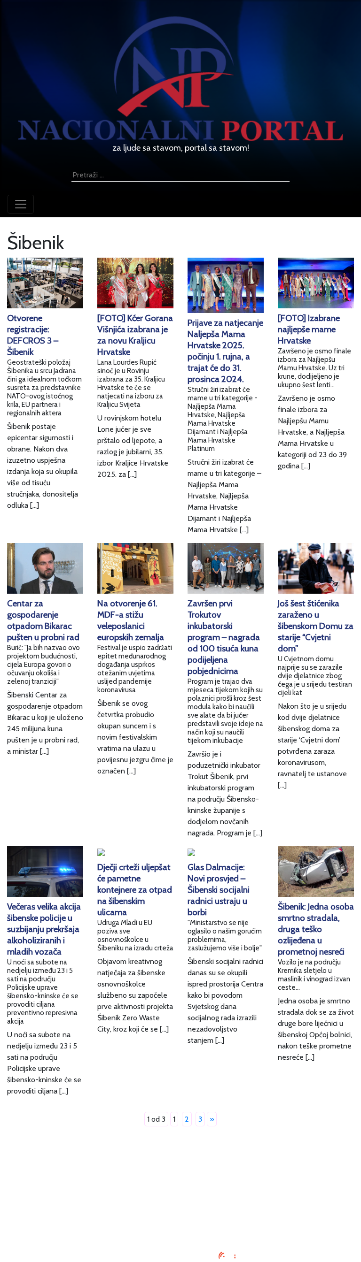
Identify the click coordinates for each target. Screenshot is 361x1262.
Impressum (180, 1169)
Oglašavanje (180, 1181)
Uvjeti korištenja (180, 1192)
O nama (180, 1203)
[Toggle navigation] (21, 204)
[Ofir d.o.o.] (227, 1256)
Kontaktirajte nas (181, 1214)
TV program (181, 1226)
